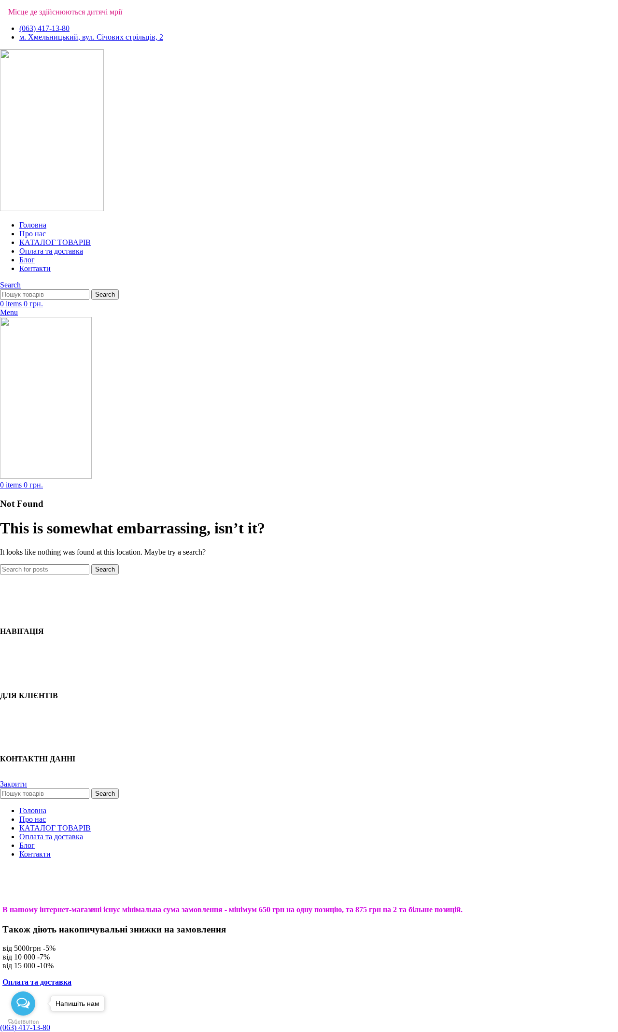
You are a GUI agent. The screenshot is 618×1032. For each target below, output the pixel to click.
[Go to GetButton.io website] (23, 1022)
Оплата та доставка (36, 982)
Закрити (13, 784)
